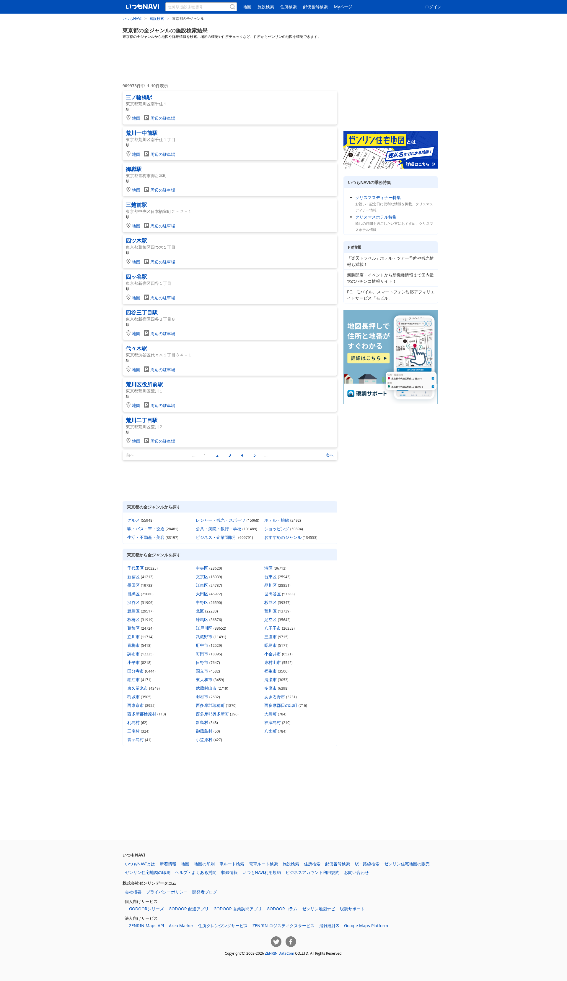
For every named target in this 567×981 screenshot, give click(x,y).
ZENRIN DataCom (279, 953)
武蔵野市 (204, 636)
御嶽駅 (134, 168)
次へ (329, 455)
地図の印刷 (204, 864)
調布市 (133, 654)
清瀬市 (270, 679)
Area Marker (181, 925)
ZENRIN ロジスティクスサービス (283, 925)
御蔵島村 (204, 731)
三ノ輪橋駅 (139, 97)
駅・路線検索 (367, 864)
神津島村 (272, 722)
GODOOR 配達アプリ (189, 908)
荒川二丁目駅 (142, 420)
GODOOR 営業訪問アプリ (238, 908)
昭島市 (270, 645)
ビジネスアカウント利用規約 (312, 872)
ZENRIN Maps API (146, 925)
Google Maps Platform (366, 925)
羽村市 (202, 696)
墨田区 (133, 585)
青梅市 (133, 645)
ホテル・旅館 (276, 520)
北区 (200, 611)
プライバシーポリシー (167, 892)
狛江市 (133, 679)
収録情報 (229, 872)
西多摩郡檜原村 (141, 714)
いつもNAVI (132, 18)
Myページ (343, 6)
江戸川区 (204, 628)
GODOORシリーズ (146, 908)
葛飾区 (133, 628)
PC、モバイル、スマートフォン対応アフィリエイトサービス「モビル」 (391, 295)
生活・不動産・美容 (145, 537)
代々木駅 (136, 348)
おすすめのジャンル (283, 537)
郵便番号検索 (315, 6)
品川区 (270, 585)
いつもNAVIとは (140, 864)
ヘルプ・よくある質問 (195, 872)
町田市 (202, 654)
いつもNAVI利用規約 (261, 872)
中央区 (202, 568)
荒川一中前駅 (142, 132)
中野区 (202, 602)
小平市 (133, 662)
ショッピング (276, 528)
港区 (268, 568)
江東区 (202, 585)
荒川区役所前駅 (144, 384)
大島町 (270, 714)
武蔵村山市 (206, 688)
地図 (247, 6)
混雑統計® (329, 925)
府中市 (202, 645)
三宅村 (133, 731)
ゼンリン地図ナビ (318, 908)
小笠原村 (204, 739)
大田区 (202, 594)
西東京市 (135, 705)
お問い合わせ (356, 872)
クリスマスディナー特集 (378, 197)
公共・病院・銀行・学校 (218, 528)
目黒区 (133, 594)
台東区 (270, 576)
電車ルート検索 (263, 864)
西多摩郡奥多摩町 (212, 714)
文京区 (202, 576)
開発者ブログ (204, 892)
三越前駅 (136, 204)
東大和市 (204, 679)
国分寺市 (135, 671)
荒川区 (270, 611)
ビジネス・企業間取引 (216, 537)
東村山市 (272, 662)
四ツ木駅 (136, 240)
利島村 (133, 722)
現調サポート (352, 908)
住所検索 (288, 6)
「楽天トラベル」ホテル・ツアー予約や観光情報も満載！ (390, 261)
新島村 (202, 722)
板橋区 (133, 619)
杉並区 (270, 602)
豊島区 (133, 611)
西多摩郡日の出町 (280, 705)
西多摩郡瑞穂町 (210, 705)
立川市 (133, 636)
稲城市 (133, 696)
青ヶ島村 (135, 739)
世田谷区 (272, 594)
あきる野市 (274, 696)
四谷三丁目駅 (142, 312)
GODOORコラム (282, 908)
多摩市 (270, 688)
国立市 (202, 671)
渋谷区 (133, 602)
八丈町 (270, 731)
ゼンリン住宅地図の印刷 (147, 872)
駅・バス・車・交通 (145, 528)
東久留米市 (137, 688)
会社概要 (133, 892)
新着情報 (168, 864)
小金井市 (272, 654)
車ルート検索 (231, 864)
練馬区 (202, 619)
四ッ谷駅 (136, 276)
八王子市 (272, 628)
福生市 (270, 671)
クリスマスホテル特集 (376, 217)
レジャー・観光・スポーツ (220, 520)
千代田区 (135, 568)
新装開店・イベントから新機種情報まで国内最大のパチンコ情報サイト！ (390, 278)
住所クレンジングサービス (223, 925)
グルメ (133, 520)
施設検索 (266, 6)
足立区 (270, 619)
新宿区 (133, 576)
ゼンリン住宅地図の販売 (407, 864)
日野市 (202, 662)
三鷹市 (270, 636)
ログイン (433, 6)
